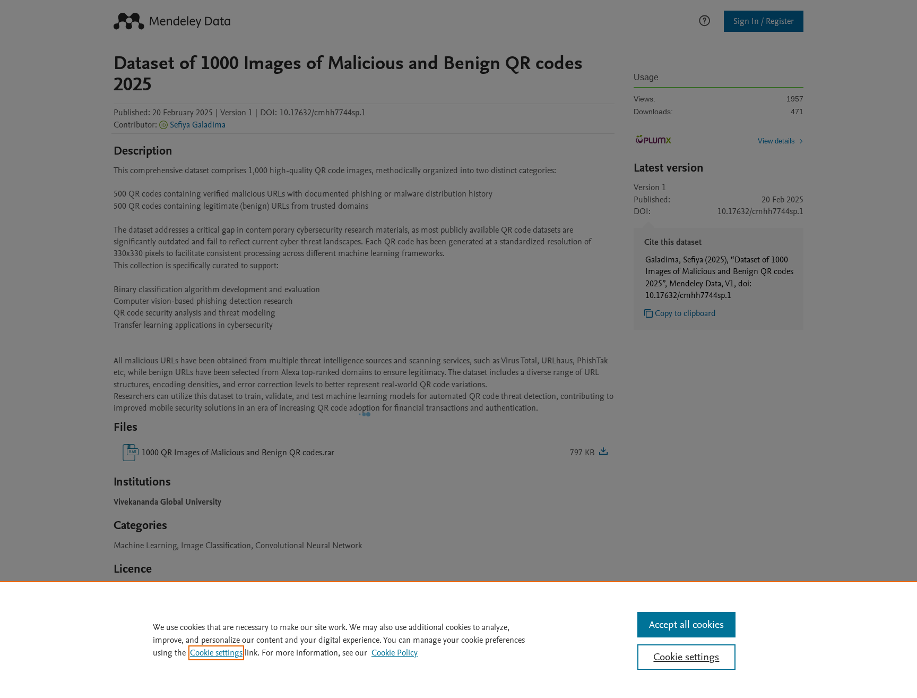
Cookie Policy (394, 653)
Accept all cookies (686, 625)
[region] (458, 639)
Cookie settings (216, 653)
